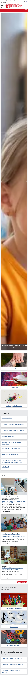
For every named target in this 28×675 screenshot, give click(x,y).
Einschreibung (14, 387)
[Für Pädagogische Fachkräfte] (14, 397)
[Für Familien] (14, 360)
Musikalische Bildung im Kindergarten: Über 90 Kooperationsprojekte (12, 568)
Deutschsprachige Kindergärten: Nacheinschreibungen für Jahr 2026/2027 (13, 535)
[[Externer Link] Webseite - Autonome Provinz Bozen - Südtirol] (13, 6)
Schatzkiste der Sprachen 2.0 (10, 454)
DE (23, 1)
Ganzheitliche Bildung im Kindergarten (13, 424)
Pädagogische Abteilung (14, 645)
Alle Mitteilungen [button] (22, 582)
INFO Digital (5, 467)
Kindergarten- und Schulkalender (11, 448)
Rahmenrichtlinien (7, 418)
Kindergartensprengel (8, 436)
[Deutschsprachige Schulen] (14, 599)
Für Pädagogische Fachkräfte (14, 406)
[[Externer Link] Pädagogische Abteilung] (14, 637)
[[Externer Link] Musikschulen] (14, 618)
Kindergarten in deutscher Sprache (12, 658)
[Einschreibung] (14, 378)
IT (24, 1)
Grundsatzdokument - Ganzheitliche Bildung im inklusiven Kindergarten (12, 461)
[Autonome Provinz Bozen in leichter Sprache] (26, 1)
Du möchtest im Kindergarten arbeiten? (13, 430)
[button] (14, 346)
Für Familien (14, 369)
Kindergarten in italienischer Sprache (12, 664)
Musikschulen (14, 627)
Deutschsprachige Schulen (14, 608)
